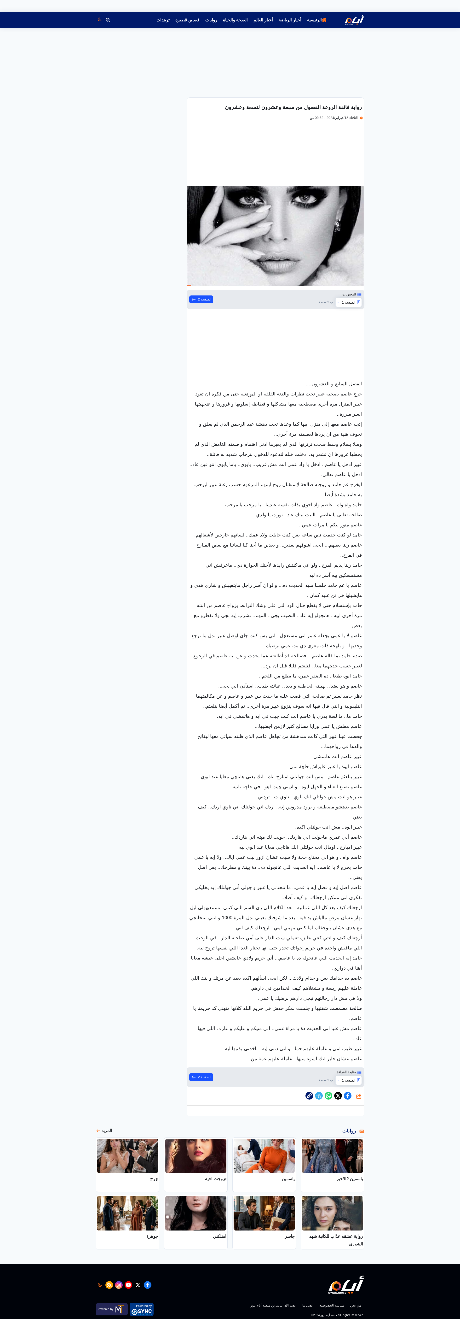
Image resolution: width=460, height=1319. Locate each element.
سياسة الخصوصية (331, 1305)
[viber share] (319, 1096)
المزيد (107, 1130)
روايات (211, 20)
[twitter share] (338, 1096)
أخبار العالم (263, 20)
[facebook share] (347, 1096)
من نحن (355, 1305)
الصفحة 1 (348, 302)
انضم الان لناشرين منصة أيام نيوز (273, 1305)
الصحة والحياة (235, 20)
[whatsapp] (309, 1096)
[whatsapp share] (328, 1096)
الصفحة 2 (204, 299)
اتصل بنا (308, 1305)
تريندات (163, 20)
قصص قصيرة (187, 20)
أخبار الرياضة (290, 20)
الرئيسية (314, 20)
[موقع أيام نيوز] (349, 20)
